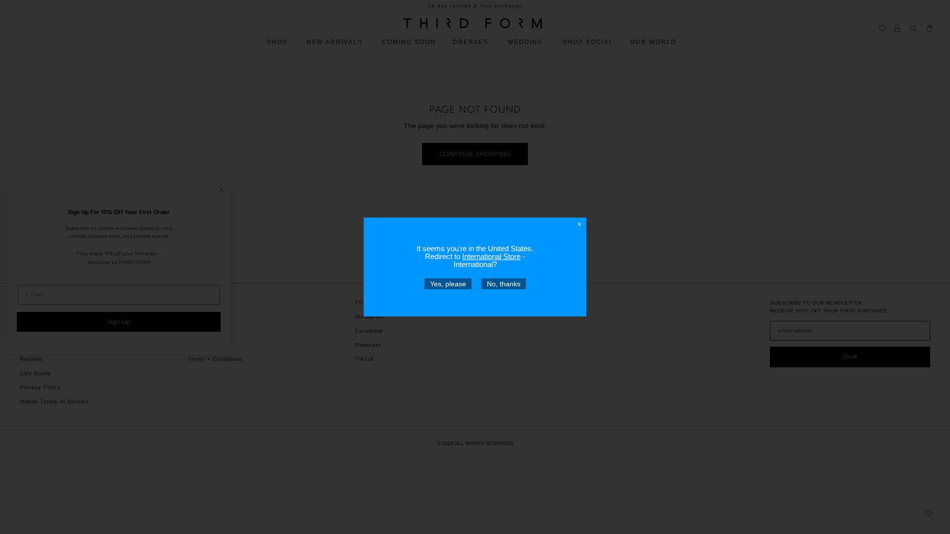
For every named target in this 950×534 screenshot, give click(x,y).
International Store (491, 256)
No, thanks (504, 284)
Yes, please (448, 284)
